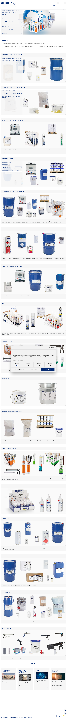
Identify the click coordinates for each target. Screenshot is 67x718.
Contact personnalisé (8, 687)
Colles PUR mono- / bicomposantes (11, 24)
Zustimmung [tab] (19, 350)
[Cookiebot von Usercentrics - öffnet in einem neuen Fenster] (50, 347)
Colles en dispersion (7, 21)
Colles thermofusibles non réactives (9, 13)
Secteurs (29, 6)
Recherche (61, 2)
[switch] (28, 365)
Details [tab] (33, 350)
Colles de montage (7, 341)
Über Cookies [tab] (48, 350)
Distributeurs (60, 687)
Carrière (58, 6)
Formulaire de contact (25, 687)
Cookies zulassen (48, 369)
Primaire (4, 518)
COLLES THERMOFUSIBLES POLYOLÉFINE (11, 93)
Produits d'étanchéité (8, 448)
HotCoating (42, 6)
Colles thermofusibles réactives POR (11, 60)
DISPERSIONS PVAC (6, 162)
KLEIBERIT (3, 9)
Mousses (4, 33)
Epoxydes (4, 378)
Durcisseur (5, 556)
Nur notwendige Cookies (19, 369)
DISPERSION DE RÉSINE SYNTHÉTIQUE (10, 170)
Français (63, 9)
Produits (35, 6)
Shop (48, 6)
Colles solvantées (7, 26)
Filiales (45, 687)
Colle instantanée (7, 486)
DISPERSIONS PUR (6, 164)
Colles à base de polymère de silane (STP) (11, 17)
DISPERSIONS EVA (6, 167)
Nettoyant (5, 592)
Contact (64, 6)
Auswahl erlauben (33, 369)
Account (54, 2)
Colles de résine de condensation (12, 411)
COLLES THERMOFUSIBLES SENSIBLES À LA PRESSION (11, 97)
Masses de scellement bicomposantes (7, 30)
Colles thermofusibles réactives (10, 10)
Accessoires (5, 628)
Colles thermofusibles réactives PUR (11, 58)
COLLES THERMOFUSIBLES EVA (9, 90)
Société (53, 6)
